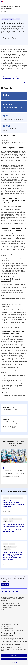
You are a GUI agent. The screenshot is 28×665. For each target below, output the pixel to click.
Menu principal (26, 2)
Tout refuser (14, 659)
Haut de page (23, 572)
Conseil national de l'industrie (8, 19)
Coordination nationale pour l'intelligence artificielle (10, 611)
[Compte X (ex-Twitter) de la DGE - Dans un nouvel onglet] (9, 591)
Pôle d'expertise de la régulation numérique (8, 624)
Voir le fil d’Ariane (4, 11)
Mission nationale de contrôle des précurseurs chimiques (11, 622)
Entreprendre (3, 613)
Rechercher (22, 2)
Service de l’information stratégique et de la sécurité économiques (12, 630)
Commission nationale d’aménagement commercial (10, 603)
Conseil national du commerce (6, 609)
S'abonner (4, 584)
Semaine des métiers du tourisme (7, 628)
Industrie (18, 19)
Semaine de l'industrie (5, 626)
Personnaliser (14, 662)
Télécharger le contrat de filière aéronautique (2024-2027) (13, 77)
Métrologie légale (4, 618)
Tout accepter (14, 655)
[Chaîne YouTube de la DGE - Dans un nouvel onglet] (13, 591)
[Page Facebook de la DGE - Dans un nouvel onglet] (17, 591)
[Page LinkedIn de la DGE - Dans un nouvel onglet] (2, 591)
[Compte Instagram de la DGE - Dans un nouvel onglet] (6, 591)
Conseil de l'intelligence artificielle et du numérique (10, 605)
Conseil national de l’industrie (6, 607)
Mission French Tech (4, 620)
